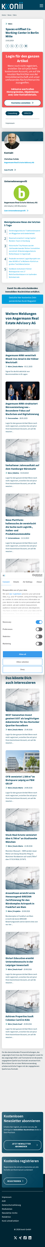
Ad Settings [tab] (27, 582)
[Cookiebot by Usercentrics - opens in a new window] (32, 575)
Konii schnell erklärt (10, 1220)
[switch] (39, 629)
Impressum (10, 123)
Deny (22, 669)
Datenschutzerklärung (11, 1205)
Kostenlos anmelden (20, 102)
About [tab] (39, 582)
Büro (15, 15)
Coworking (12, 113)
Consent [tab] (6, 582)
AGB (4, 1201)
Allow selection (22, 662)
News (10, 15)
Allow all (22, 654)
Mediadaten (7, 1209)
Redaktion (6, 1216)
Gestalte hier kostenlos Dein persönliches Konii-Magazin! (22, 299)
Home (4, 15)
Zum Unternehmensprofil (15, 210)
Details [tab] (16, 582)
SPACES (27, 113)
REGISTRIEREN (14, 1181)
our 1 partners (15, 594)
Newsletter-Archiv (9, 1213)
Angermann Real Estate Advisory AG (19, 162)
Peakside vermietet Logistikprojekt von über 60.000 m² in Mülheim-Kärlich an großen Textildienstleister (24, 261)
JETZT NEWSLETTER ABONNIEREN (21, 1145)
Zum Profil (8, 170)
